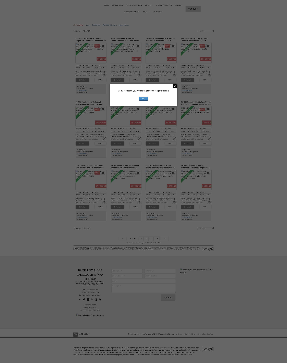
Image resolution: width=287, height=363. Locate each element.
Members (157, 11)
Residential (96, 25)
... (151, 238)
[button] (193, 9)
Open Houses (124, 25)
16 (157, 238)
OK (143, 99)
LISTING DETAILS (82, 80)
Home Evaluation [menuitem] (164, 5)
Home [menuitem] (106, 5)
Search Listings (133, 5)
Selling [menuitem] (177, 5)
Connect (193, 9)
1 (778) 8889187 (82, 90)
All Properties (78, 25)
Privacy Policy (183, 334)
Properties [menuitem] (117, 5)
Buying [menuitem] (148, 5)
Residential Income (110, 25)
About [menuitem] (145, 11)
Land (87, 25)
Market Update (131, 11)
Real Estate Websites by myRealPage (201, 334)
